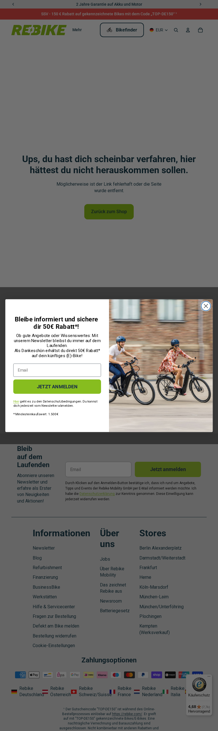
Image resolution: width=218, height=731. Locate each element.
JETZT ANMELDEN (57, 386)
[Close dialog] (206, 306)
